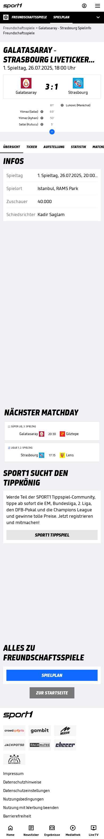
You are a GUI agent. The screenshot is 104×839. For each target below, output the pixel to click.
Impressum (13, 773)
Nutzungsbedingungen (23, 799)
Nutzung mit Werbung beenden (31, 807)
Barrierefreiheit (17, 816)
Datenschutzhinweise (22, 782)
